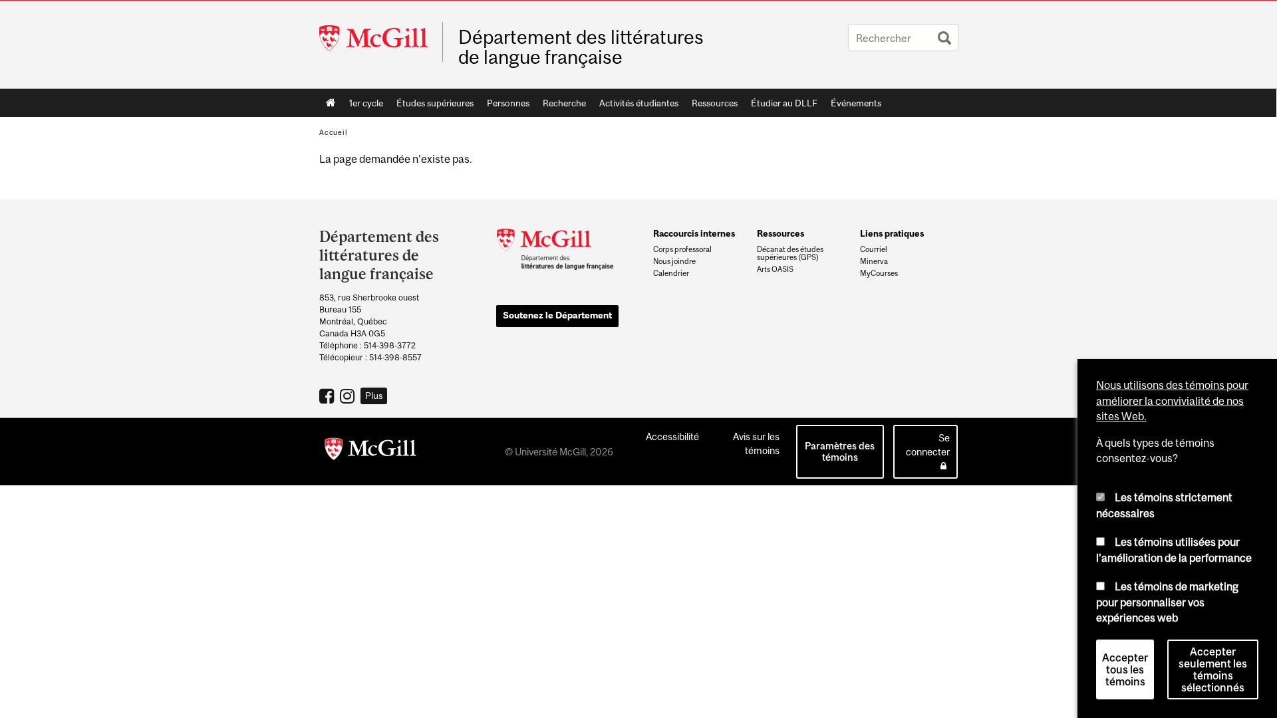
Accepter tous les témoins (1125, 669)
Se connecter (928, 444)
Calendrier (671, 273)
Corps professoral (682, 249)
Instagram (349, 396)
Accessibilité (672, 436)
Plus (374, 395)
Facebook (328, 396)
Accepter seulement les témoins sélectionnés (1213, 669)
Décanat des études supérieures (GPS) (790, 253)
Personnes (508, 103)
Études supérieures (435, 103)
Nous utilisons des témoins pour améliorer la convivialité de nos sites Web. (1172, 400)
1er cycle (366, 103)
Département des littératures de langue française (581, 47)
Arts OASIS (775, 269)
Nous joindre (674, 261)
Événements (856, 103)
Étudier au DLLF (784, 103)
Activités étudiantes (638, 103)
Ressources (715, 103)
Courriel (873, 249)
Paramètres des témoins (840, 451)
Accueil (331, 103)
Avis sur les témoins (756, 443)
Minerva (874, 261)
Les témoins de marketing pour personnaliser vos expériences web (1167, 602)
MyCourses (879, 273)
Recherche (564, 103)
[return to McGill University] (370, 451)
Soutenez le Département (557, 315)
